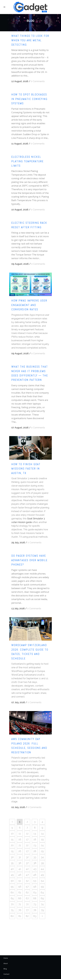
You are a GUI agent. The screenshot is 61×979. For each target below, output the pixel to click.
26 (19, 851)
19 (42, 839)
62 (27, 892)
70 (12, 904)
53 (34, 880)
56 (19, 886)
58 (34, 886)
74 (42, 904)
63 (34, 892)
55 (12, 886)
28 (34, 851)
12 (27, 833)
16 (19, 839)
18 (34, 839)
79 (42, 910)
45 (12, 874)
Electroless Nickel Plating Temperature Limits (27, 161)
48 (34, 874)
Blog (5, 969)
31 (19, 857)
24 (42, 845)
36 (19, 863)
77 (27, 910)
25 (12, 851)
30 (12, 857)
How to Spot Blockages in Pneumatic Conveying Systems (29, 99)
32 (27, 857)
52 (27, 880)
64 (42, 892)
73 (34, 904)
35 (12, 863)
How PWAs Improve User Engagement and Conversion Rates (29, 305)
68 (34, 898)
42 (27, 868)
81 (19, 916)
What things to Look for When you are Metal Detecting (30, 40)
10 (12, 833)
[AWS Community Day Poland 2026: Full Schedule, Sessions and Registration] (30, 722)
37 (27, 863)
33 (34, 857)
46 (19, 874)
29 (42, 851)
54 (42, 880)
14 (42, 833)
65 (12, 898)
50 (12, 880)
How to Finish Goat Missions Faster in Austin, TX (25, 468)
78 (34, 910)
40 (12, 868)
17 (27, 839)
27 (27, 851)
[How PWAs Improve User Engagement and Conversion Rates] (30, 284)
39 (42, 863)
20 (12, 845)
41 (19, 868)
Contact (7, 974)
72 (27, 904)
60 (12, 892)
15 (12, 839)
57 (27, 886)
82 (27, 916)
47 (27, 874)
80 (12, 916)
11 (20, 833)
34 (42, 857)
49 (42, 874)
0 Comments (38, 81)
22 (27, 845)
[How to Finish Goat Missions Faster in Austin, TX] (30, 448)
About (6, 963)
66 (19, 898)
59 (42, 886)
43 (34, 868)
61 (19, 892)
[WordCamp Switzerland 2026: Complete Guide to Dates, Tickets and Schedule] (30, 629)
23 (34, 845)
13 (34, 833)
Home (6, 958)
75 (12, 910)
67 (27, 898)
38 (34, 863)
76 (19, 910)
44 (42, 868)
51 (19, 880)
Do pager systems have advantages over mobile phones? (29, 560)
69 (42, 898)
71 (19, 904)
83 (34, 916)
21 (20, 845)
